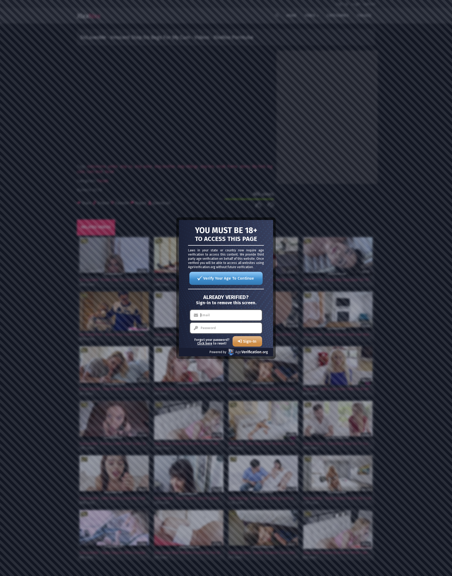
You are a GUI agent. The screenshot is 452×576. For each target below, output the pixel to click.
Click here (204, 343)
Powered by (218, 352)
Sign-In (249, 341)
